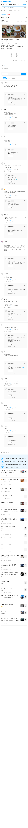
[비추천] (8, 89)
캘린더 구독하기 (12, 4)
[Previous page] (7, 628)
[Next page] (21, 628)
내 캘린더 (5, 4)
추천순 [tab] (4, 78)
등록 (23, 73)
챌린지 (19, 4)
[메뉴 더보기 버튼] (2, 11)
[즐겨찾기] (8, 453)
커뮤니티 (24, 4)
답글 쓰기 (16, 89)
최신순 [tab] (9, 78)
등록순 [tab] (13, 78)
